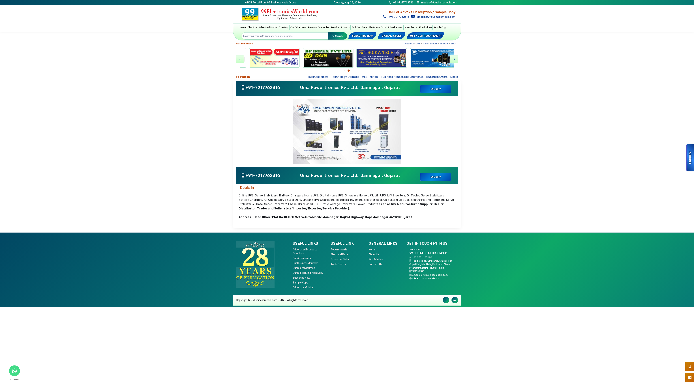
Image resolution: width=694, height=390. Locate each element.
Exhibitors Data (359, 27)
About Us (252, 27)
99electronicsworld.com (425, 278)
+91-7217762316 (403, 2)
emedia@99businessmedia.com (435, 16)
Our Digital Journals (304, 268)
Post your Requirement (425, 35)
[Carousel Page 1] (344, 70)
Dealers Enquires (440, 77)
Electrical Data (339, 254)
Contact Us (375, 264)
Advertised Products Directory (305, 251)
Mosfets (402, 43)
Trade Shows (338, 264)
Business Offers (415, 77)
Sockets (437, 43)
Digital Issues (391, 35)
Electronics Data (377, 27)
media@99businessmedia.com (439, 2)
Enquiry (690, 157)
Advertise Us (410, 27)
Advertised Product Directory (273, 27)
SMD (446, 43)
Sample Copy (440, 27)
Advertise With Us (303, 287)
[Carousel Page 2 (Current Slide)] (349, 71)
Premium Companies (318, 27)
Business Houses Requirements (380, 77)
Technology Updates (323, 77)
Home (243, 27)
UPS (411, 43)
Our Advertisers (298, 27)
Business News (296, 77)
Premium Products (340, 27)
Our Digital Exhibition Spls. (308, 272)
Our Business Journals (305, 263)
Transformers (423, 43)
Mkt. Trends (348, 77)
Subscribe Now (395, 27)
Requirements (339, 249)
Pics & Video (425, 27)
